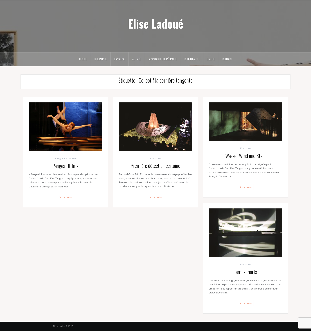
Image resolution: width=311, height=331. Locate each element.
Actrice (136, 59)
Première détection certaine (155, 165)
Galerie (211, 59)
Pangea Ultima (65, 165)
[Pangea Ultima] (65, 126)
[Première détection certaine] (155, 126)
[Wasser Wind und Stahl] (245, 121)
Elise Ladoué (155, 23)
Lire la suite (65, 196)
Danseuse (119, 59)
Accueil (83, 59)
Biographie (100, 59)
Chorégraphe (192, 59)
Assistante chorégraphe (162, 59)
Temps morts (245, 271)
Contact (227, 59)
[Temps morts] (245, 232)
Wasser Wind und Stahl (245, 155)
